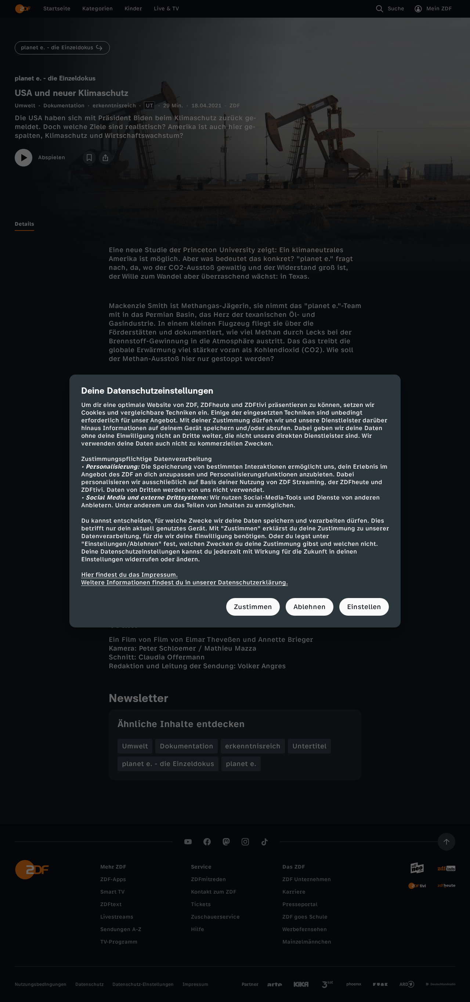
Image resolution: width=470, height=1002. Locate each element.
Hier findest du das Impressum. (129, 574)
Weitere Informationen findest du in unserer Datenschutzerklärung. (184, 582)
